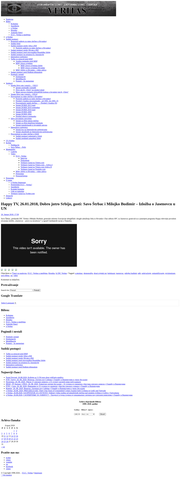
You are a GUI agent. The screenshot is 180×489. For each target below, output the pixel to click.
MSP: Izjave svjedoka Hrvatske (33, 68)
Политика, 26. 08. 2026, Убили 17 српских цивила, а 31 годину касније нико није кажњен (43, 382)
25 (5, 441)
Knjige (8, 143)
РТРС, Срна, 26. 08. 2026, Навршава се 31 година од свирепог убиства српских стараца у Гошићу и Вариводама (53, 386)
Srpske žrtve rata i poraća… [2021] (24, 85)
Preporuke (10, 178)
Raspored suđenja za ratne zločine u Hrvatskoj (29, 41)
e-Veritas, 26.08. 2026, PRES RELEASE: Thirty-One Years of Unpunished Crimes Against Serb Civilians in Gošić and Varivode (56, 391)
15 (15, 436)
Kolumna (14, 24)
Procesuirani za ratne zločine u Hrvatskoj (26, 96)
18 (5, 439)
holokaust (111, 273)
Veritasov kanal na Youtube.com (33, 169)
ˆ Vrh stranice (6, 475)
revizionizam (170, 273)
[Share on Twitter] (6, 270)
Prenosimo (20, 174)
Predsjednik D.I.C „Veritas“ (21, 185)
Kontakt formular (17, 189)
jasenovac (120, 273)
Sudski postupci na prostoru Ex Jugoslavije (27, 55)
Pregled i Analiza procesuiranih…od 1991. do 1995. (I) (37, 101)
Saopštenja (15, 26)
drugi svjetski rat (100, 273)
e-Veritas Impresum (18, 182)
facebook (9, 466)
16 (17, 436)
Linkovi (9, 198)
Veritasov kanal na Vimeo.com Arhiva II (36, 167)
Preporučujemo (21, 176)
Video (13, 154)
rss (7, 464)
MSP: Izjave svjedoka (24, 63)
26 (7, 441)
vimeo (8, 460)
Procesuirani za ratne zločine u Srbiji (25, 134)
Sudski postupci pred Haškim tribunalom (26, 72)
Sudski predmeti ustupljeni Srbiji (28, 138)
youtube (9, 462)
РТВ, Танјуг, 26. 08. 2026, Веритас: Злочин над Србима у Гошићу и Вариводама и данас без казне (46, 380)
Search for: (5, 290)
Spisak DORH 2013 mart (25, 105)
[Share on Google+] (9, 270)
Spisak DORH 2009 (23, 112)
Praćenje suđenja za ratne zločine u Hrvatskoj (33, 48)
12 (7, 436)
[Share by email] (16, 270)
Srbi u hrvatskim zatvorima (21, 119)
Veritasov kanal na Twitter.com (23, 193)
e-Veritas (14, 28)
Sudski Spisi (15, 44)
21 (12, 439)
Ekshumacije (21, 77)
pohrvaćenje (146, 273)
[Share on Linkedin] (13, 270)
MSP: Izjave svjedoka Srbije (31, 66)
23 (17, 439)
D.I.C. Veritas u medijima (20, 35)
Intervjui (24, 158)
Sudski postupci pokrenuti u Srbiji (29, 136)
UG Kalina (10, 141)
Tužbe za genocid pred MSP (22, 59)
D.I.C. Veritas (21, 156)
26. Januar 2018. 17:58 (10, 214)
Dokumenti (25, 160)
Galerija (14, 152)
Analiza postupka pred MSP (26, 61)
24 (2, 441)
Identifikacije (21, 79)
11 (5, 436)
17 (2, 439)
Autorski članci (17, 32)
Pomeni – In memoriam (25, 81)
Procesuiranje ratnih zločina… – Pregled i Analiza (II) (36, 103)
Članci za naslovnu (19, 273)
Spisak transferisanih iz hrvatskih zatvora (31, 125)
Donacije (9, 196)
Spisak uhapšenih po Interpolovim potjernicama (34, 132)
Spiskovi (9, 83)
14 (12, 436)
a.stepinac (79, 273)
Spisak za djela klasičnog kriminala (29, 123)
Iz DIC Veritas (61, 273)
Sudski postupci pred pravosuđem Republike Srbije (30, 52)
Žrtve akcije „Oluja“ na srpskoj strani (30, 90)
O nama (9, 180)
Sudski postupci (12, 39)
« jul (3, 447)
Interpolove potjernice (19, 57)
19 (7, 439)
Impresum (38, 473)
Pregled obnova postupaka (26, 116)
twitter (8, 458)
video (15, 275)
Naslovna (9, 19)
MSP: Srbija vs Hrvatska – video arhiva (31, 70)
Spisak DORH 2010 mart (25, 110)
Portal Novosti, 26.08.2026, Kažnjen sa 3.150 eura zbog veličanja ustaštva (34, 377)
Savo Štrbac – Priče (18, 147)
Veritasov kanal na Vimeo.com (32, 163)
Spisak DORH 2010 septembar (28, 107)
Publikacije (15, 145)
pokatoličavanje (158, 273)
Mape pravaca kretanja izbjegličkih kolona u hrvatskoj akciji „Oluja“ (42, 92)
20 (10, 439)
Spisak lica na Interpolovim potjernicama (31, 130)
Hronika (14, 30)
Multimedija (10, 149)
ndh (139, 273)
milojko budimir (131, 273)
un (11, 275)
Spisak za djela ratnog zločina (27, 121)
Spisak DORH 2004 (23, 114)
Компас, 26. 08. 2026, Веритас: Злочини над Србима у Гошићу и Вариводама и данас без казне (45, 388)
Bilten (8, 21)
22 (15, 439)
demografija (88, 273)
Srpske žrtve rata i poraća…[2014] (24, 94)
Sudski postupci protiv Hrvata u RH (25, 50)
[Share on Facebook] (2, 270)
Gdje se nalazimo (17, 191)
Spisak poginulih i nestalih (26, 88)
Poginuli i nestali (17, 74)
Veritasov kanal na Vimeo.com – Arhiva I (37, 165)
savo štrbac (5, 275)
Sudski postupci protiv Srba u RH (24, 46)
